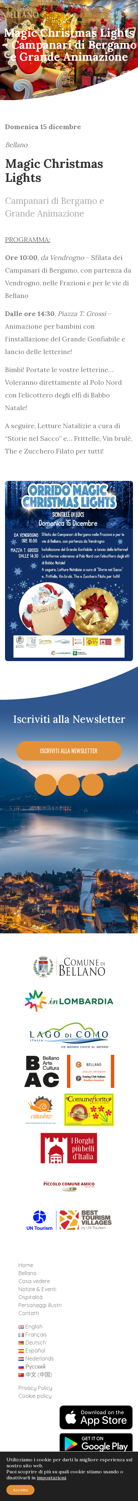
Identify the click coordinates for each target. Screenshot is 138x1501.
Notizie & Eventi (37, 1289)
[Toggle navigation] (122, 13)
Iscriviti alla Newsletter (68, 751)
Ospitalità (30, 1297)
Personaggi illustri (40, 1305)
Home (25, 1265)
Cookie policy (35, 1396)
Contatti (28, 1313)
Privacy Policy (35, 1388)
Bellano (27, 1273)
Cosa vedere (34, 1281)
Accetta (20, 1489)
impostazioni (51, 1478)
